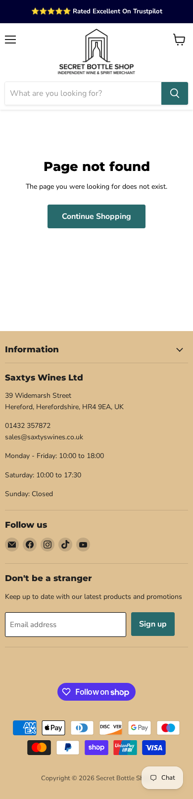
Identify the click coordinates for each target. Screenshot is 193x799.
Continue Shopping (96, 216)
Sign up (153, 624)
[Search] (174, 93)
